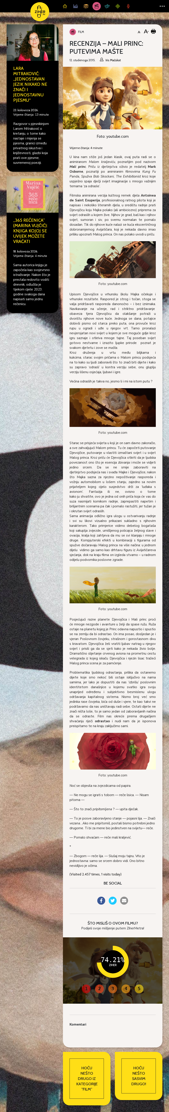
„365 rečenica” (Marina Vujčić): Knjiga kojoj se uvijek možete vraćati (30, 231)
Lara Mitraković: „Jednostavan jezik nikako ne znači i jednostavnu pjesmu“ (30, 84)
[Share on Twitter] (113, 903)
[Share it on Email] (124, 903)
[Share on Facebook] (101, 903)
